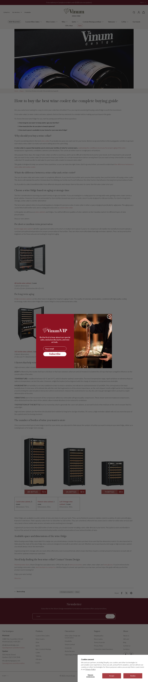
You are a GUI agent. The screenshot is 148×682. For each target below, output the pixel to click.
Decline (132, 676)
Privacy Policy (90, 669)
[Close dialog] (109, 317)
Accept (111, 676)
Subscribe (54, 354)
